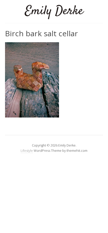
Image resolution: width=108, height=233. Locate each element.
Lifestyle (27, 150)
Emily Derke (54, 11)
